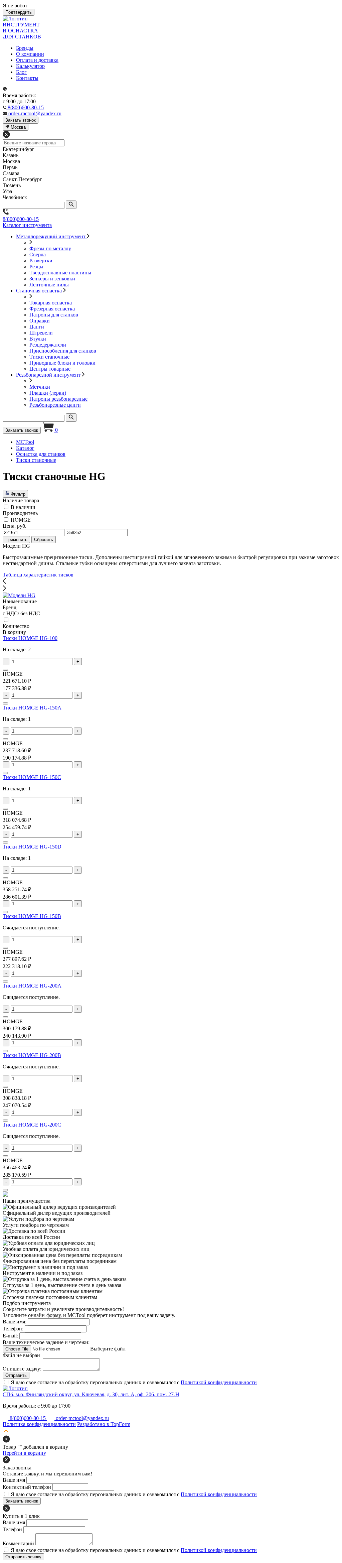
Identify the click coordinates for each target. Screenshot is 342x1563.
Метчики (39, 387)
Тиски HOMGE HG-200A (32, 986)
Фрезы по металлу (50, 248)
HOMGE (21, 520)
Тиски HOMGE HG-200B (32, 1055)
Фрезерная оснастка (52, 308)
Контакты (27, 78)
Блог (21, 72)
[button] (171, 581)
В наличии (23, 507)
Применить (16, 539)
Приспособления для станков (62, 351)
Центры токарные (49, 369)
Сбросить (43, 539)
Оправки (39, 320)
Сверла (37, 254)
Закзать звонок (20, 120)
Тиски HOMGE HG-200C (32, 1125)
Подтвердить (18, 12)
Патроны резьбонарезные (58, 399)
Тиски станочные (49, 357)
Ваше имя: (14, 1321)
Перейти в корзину (24, 1453)
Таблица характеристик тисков (38, 574)
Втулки (37, 339)
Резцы (36, 266)
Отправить (16, 1375)
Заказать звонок (21, 430)
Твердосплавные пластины (60, 272)
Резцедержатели (47, 345)
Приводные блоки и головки (62, 363)
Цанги (36, 327)
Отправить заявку (23, 1556)
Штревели (41, 333)
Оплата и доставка (37, 60)
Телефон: (13, 1328)
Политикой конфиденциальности (219, 1382)
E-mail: (10, 1335)
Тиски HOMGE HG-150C (32, 777)
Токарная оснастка (50, 302)
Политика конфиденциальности (39, 1424)
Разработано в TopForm (103, 1424)
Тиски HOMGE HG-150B (32, 916)
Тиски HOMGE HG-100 (30, 638)
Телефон (12, 1529)
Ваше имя (14, 1480)
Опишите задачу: (22, 1369)
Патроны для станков (53, 314)
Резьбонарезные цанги (55, 405)
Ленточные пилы (49, 284)
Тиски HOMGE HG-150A (32, 707)
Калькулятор (30, 66)
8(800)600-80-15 (21, 219)
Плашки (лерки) (47, 393)
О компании (30, 54)
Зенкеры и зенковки (52, 278)
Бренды (24, 48)
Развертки (40, 260)
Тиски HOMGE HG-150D (32, 847)
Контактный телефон (27, 1487)
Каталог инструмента (27, 225)
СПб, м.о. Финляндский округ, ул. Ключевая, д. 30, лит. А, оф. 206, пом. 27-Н (91, 1394)
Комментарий (18, 1543)
